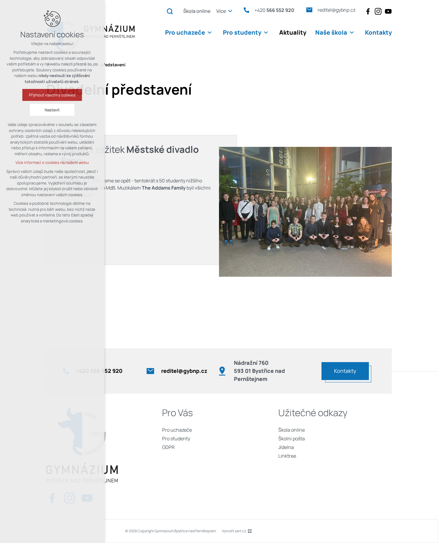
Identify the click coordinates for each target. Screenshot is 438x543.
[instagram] (378, 11)
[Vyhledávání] (170, 11)
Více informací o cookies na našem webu (52, 162)
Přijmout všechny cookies (52, 95)
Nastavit (52, 110)
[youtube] (388, 11)
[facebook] (368, 11)
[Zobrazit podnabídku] (230, 11)
